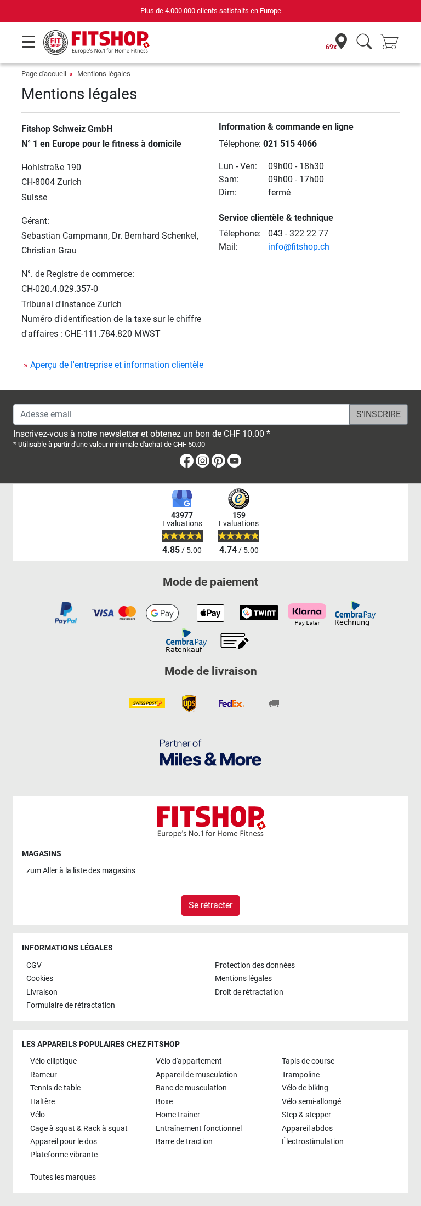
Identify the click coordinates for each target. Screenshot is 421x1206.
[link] (187, 463)
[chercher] (364, 42)
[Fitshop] (96, 42)
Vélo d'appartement (189, 1061)
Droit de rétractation (249, 992)
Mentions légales (103, 74)
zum (80, 870)
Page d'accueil (43, 74)
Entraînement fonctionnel (199, 1128)
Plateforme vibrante (64, 1154)
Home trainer (178, 1115)
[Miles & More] (210, 752)
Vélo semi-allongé (311, 1101)
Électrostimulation (313, 1141)
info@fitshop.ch (298, 246)
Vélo (37, 1115)
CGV (34, 965)
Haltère (42, 1101)
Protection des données (255, 965)
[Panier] (392, 42)
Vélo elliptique (53, 1061)
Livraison (42, 992)
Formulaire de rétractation (70, 1005)
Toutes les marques (63, 1177)
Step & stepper (306, 1115)
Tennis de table (55, 1088)
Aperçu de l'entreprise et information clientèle (116, 365)
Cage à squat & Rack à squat (79, 1128)
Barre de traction (184, 1141)
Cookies (39, 978)
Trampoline (301, 1075)
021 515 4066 (290, 144)
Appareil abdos (307, 1128)
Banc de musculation (191, 1088)
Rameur (43, 1075)
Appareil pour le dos (63, 1141)
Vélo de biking (305, 1088)
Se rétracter (210, 905)
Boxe (164, 1101)
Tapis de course (308, 1061)
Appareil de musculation (196, 1075)
